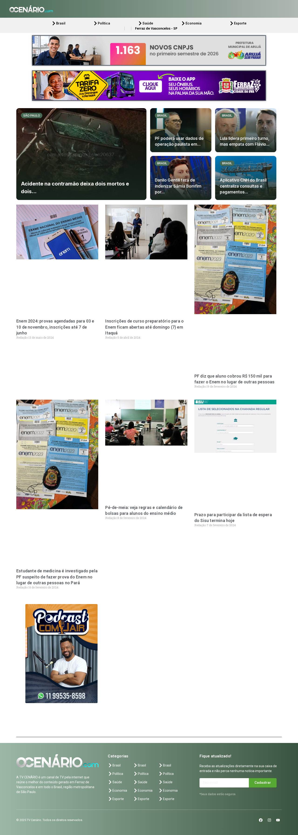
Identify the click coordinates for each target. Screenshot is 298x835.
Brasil (60, 23)
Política (104, 23)
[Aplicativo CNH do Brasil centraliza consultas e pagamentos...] (245, 178)
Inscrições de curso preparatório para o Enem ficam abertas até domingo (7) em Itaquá (144, 327)
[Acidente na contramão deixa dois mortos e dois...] (81, 154)
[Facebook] (260, 820)
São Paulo (31, 115)
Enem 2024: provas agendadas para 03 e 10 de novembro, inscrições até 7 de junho (55, 327)
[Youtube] (278, 820)
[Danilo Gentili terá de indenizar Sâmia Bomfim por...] (180, 178)
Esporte (240, 23)
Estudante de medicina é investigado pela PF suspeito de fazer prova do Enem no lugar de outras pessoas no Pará (57, 576)
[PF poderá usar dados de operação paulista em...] (180, 130)
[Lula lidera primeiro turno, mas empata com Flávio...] (245, 130)
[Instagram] (269, 820)
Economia (194, 23)
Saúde (147, 23)
